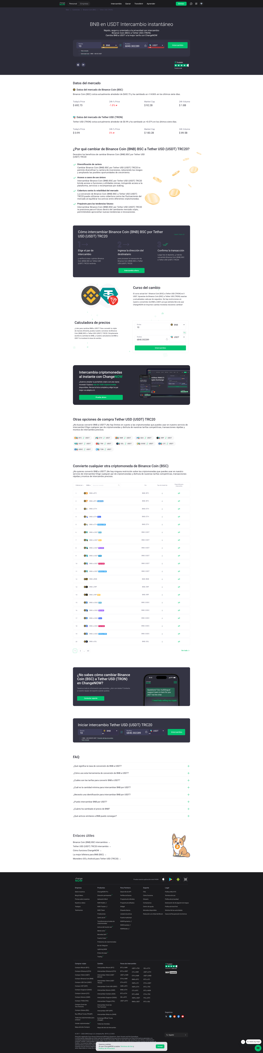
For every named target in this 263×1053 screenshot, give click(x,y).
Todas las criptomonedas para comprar (84, 1019)
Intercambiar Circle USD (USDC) (107, 986)
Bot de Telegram (102, 945)
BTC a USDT (124, 971)
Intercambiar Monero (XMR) (106, 990)
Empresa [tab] (84, 4)
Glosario (145, 899)
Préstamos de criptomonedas (106, 942)
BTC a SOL (147, 1001)
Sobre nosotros (80, 892)
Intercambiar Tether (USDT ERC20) (105, 976)
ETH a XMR (123, 978)
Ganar (128, 4)
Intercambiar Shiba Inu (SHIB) (106, 1014)
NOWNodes (124, 929)
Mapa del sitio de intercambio (106, 1027)
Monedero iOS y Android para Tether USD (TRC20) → (97, 858)
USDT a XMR (124, 975)
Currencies (76, 10)
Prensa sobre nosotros (82, 899)
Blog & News (79, 895)
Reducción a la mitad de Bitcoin (153, 914)
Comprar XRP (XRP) (81, 986)
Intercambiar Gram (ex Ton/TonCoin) (104, 1006)
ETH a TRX (147, 994)
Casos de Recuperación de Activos (176, 914)
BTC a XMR (123, 967)
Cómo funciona (148, 895)
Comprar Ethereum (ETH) (83, 971)
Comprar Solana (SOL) (82, 1010)
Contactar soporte (90, 698)
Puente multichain (126, 917)
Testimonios (79, 910)
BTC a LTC (147, 979)
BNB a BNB (93, 579)
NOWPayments (125, 921)
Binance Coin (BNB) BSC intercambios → (91, 842)
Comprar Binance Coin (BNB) (84, 978)
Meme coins (101, 931)
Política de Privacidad (107, 1048)
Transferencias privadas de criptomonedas (106, 922)
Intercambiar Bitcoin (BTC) (105, 967)
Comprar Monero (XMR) (82, 997)
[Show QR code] (185, 879)
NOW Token (101, 910)
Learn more (178, 234)
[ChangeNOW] (62, 3)
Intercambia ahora (131, 270)
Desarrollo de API (125, 892)
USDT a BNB (147, 975)
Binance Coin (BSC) (89, 10)
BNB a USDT (95, 532)
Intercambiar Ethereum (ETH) (106, 971)
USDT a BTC (124, 1001)
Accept (160, 1046)
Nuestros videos (80, 903)
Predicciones (101, 914)
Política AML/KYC (170, 892)
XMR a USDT (136, 998)
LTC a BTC (135, 990)
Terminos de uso (170, 895)
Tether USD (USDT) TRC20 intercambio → (92, 846)
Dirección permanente (104, 895)
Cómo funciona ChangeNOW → (87, 850)
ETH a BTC (123, 982)
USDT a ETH (147, 972)
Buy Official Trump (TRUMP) (84, 1014)
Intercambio (116, 4)
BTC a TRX (147, 987)
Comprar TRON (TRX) (82, 1001)
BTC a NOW (147, 990)
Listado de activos (126, 914)
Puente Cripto (101, 938)
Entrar (181, 4)
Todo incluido (84, 51)
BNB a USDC (95, 602)
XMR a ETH (135, 987)
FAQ (144, 892)
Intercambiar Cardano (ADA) (106, 994)
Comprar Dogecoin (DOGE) (83, 990)
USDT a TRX (136, 968)
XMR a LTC (135, 983)
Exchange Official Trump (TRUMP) (105, 1019)
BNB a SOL (93, 641)
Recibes (127, 44)
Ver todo (184, 650)
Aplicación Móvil (102, 899)
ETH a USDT (147, 983)
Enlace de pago (102, 953)
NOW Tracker (101, 906)
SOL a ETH (147, 968)
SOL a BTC (123, 997)
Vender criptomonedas (82, 1023)
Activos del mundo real (104, 927)
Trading (99, 956)
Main (67, 10)
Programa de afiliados (127, 903)
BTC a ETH (123, 993)
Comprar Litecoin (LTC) (82, 993)
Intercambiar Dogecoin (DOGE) (107, 997)
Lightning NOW (102, 949)
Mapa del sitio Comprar (82, 1027)
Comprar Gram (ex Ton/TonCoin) (81, 1005)
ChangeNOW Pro (102, 892)
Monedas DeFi (101, 934)
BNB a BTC (93, 493)
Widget (122, 906)
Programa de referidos (127, 899)
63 (88, 651)
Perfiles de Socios (125, 895)
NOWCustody (124, 925)
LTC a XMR (135, 972)
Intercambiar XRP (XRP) (105, 1011)
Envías (81, 44)
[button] (109, 45)
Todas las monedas (103, 1024)
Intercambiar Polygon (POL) (106, 1001)
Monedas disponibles (150, 910)
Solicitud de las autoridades (173, 910)
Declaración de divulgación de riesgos (177, 903)
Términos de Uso (126, 1046)
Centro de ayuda (148, 906)
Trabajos (78, 906)
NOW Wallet (101, 903)
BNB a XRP (93, 587)
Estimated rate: (85, 53)
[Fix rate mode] (145, 46)
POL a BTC (147, 998)
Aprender (151, 4)
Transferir (138, 4)
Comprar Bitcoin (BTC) (82, 967)
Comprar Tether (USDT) (82, 975)
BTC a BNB (135, 994)
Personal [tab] (73, 4)
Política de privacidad (172, 899)
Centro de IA (101, 917)
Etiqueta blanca (125, 910)
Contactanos (147, 903)
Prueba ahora (101, 397)
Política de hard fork (171, 906)
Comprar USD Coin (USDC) (83, 982)
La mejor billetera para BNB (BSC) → (89, 854)
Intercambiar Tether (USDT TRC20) (105, 982)
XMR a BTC (123, 986)
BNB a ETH (93, 509)
